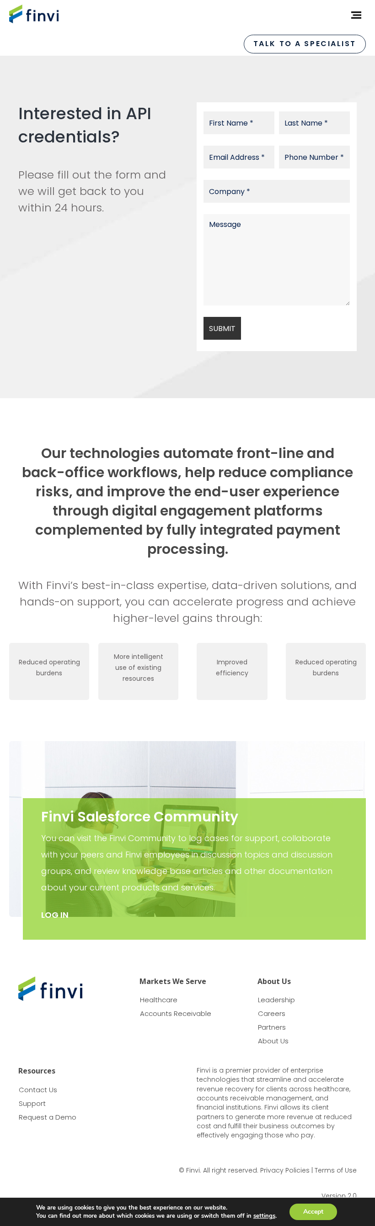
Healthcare (158, 1000)
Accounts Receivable (175, 1013)
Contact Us (38, 1089)
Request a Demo (47, 1117)
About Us (273, 1041)
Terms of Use (336, 1170)
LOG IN (55, 915)
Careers (271, 1013)
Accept (313, 1211)
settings (264, 1216)
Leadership (276, 1000)
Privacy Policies (285, 1170)
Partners (272, 1027)
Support (32, 1103)
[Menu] (353, 15)
